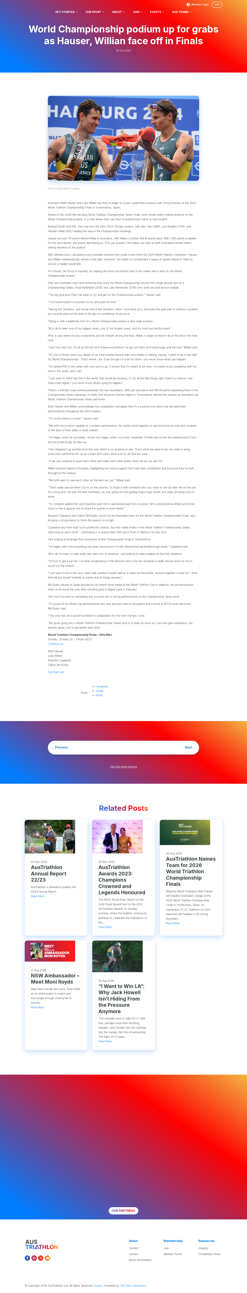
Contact (134, 1248)
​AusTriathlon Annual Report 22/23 (48, 873)
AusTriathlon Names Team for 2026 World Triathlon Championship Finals (191, 871)
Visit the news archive (123, 766)
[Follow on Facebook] (27, 1258)
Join (217, 4)
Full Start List (56, 672)
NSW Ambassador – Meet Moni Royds (55, 979)
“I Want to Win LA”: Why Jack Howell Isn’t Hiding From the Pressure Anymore (121, 998)
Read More (37, 896)
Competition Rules (209, 1254)
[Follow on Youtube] (47, 1258)
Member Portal (172, 1254)
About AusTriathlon (140, 1260)
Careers (133, 1254)
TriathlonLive (55, 643)
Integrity (203, 1248)
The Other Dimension (133, 1285)
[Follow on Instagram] (34, 1258)
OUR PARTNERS (123, 1210)
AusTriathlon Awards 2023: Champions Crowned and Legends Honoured (121, 879)
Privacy (98, 1285)
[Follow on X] (41, 1258)
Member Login (200, 4)
